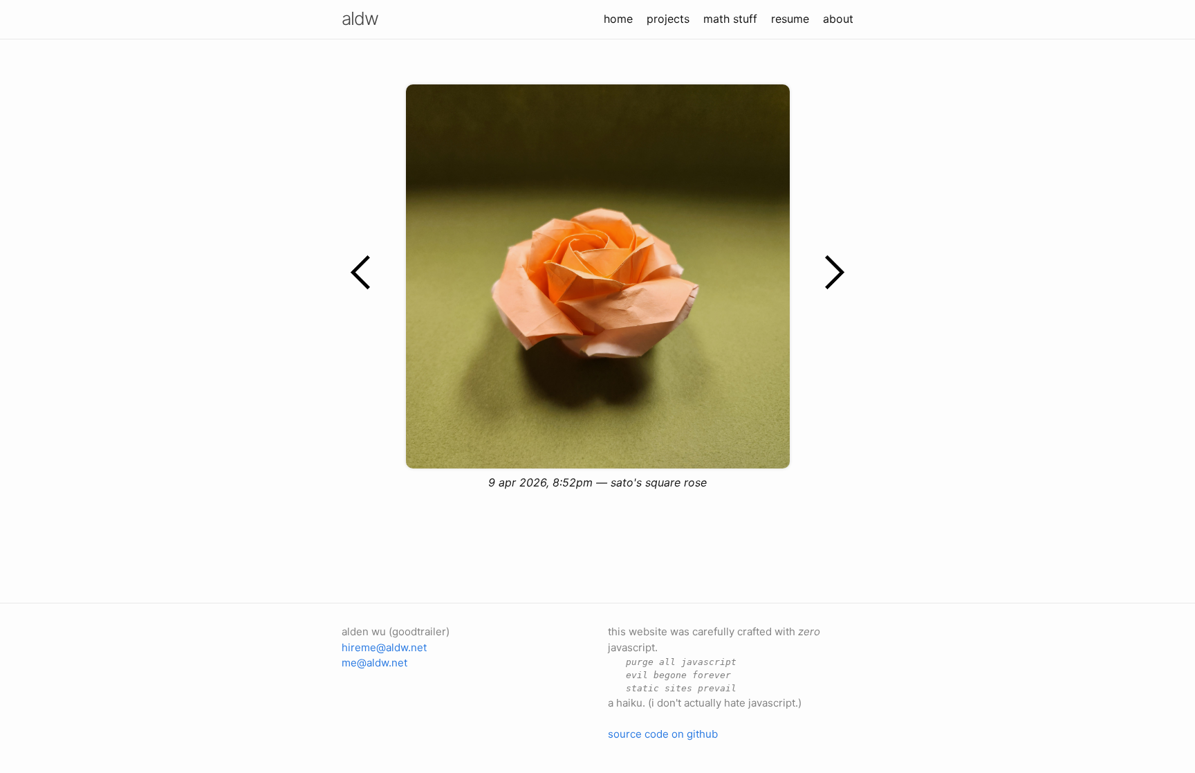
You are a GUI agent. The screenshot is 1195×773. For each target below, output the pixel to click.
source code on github (663, 733)
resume (790, 19)
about (838, 19)
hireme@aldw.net (384, 647)
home (618, 19)
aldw (360, 18)
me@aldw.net (374, 662)
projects (668, 19)
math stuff (730, 19)
